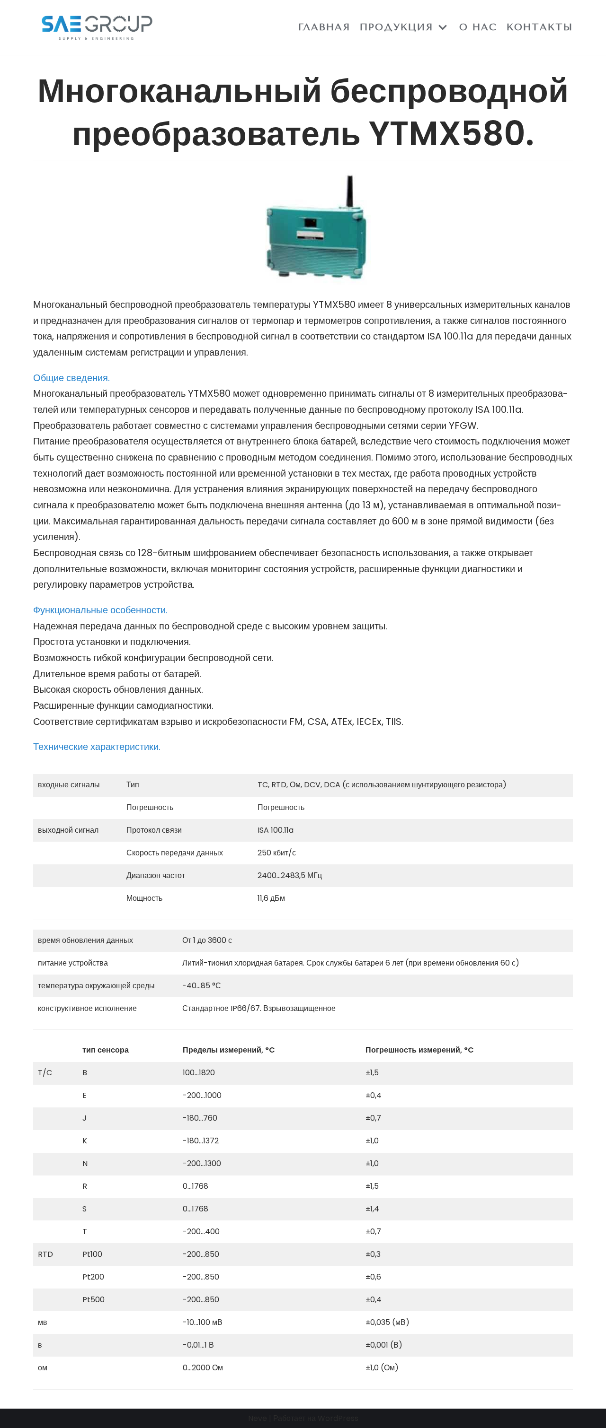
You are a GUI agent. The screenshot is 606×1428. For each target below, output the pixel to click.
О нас (478, 27)
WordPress (338, 1418)
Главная (324, 27)
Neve (257, 1418)
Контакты (540, 27)
